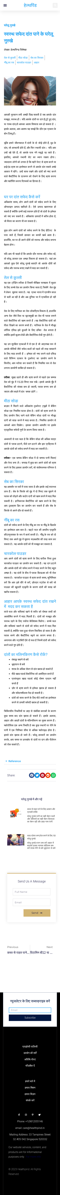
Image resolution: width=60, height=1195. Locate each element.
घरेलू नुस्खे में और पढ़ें (31, 799)
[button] (5, 5)
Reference (14, 761)
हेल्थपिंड (30, 5)
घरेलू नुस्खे (9, 25)
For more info (33, 1156)
